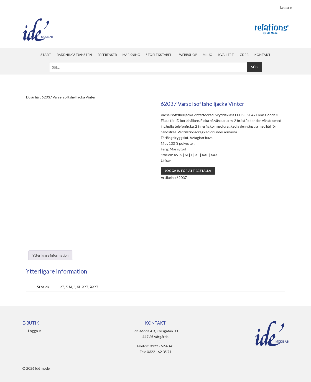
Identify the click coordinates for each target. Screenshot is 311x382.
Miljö (207, 55)
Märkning (131, 55)
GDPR (244, 55)
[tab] (50, 255)
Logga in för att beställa (188, 171)
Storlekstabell (159, 55)
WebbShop (188, 55)
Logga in (286, 7)
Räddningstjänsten (74, 55)
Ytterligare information (50, 255)
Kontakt (262, 55)
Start (46, 55)
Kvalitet (226, 55)
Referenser (107, 55)
